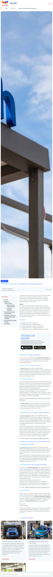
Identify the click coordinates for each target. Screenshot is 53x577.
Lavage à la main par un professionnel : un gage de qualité (10, 317)
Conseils (6, 8)
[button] (49, 4)
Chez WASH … (7, 323)
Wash (26, 505)
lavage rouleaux (24, 368)
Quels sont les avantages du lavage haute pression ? (37, 438)
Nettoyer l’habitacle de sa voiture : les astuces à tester (37, 487)
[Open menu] (51, 4)
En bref (6, 299)
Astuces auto (13, 8)
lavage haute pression (26, 415)
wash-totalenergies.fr (31, 499)
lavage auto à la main (25, 447)
